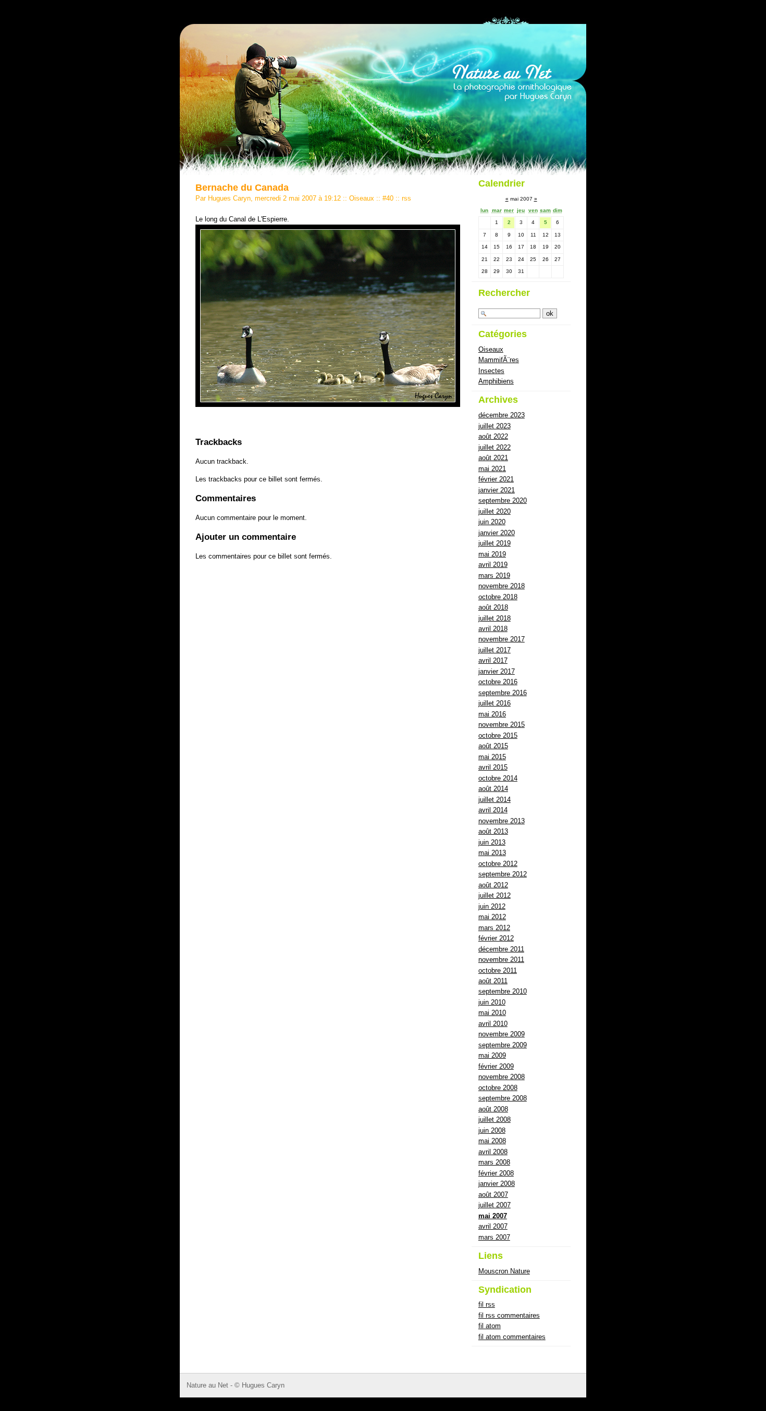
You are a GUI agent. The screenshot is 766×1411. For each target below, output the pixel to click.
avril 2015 (493, 767)
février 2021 (496, 479)
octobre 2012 (497, 864)
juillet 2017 (494, 650)
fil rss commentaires (509, 1315)
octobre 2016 (497, 682)
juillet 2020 (494, 511)
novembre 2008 (501, 1077)
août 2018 (493, 607)
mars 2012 (494, 928)
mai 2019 (492, 554)
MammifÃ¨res (498, 360)
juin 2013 (491, 842)
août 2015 (493, 746)
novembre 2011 (501, 959)
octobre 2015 (497, 735)
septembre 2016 (502, 693)
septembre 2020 (502, 500)
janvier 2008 (496, 1183)
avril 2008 (493, 1152)
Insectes (491, 371)
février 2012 (496, 938)
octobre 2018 (497, 597)
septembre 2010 (502, 991)
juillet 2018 (494, 618)
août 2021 (493, 458)
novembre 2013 (501, 821)
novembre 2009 (501, 1034)
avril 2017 (493, 660)
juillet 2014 (494, 799)
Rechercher (504, 293)
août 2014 (493, 789)
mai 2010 (492, 1013)
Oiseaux (361, 198)
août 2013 (493, 831)
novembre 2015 (501, 724)
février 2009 (496, 1066)
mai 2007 (492, 1216)
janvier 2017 (496, 671)
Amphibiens (496, 381)
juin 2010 (491, 1002)
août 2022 (493, 436)
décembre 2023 (501, 415)
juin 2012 (491, 906)
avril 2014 (493, 810)
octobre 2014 (497, 778)
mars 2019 (494, 575)
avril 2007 (493, 1226)
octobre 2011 (497, 970)
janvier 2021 (496, 490)
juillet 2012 (494, 895)
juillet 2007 (494, 1205)
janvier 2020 (496, 533)
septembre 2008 (502, 1098)
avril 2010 (493, 1024)
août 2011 (493, 981)
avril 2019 (493, 564)
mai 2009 (492, 1055)
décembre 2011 (501, 949)
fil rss (486, 1304)
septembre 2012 (502, 874)
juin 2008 (491, 1130)
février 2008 (496, 1173)
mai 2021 (492, 469)
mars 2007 (494, 1237)
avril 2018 (493, 629)
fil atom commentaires (512, 1337)
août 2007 (493, 1194)
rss (406, 198)
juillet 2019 (494, 543)
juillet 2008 (494, 1119)
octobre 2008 (497, 1088)
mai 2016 (492, 714)
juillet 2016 (494, 703)
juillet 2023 (494, 426)
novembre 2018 (501, 586)
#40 (387, 198)
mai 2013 (492, 853)
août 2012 (493, 885)
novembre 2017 (501, 639)
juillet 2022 (494, 447)
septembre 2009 (502, 1045)
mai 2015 (492, 757)
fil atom (489, 1326)
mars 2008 (494, 1162)
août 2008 (493, 1109)
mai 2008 (492, 1141)
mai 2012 (492, 917)
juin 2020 (491, 522)
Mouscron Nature (504, 1271)
